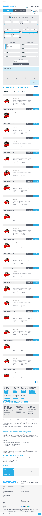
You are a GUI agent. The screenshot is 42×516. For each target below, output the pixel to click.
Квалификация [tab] (7, 471)
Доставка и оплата (10, 2)
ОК (39, 514)
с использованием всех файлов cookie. (12, 514)
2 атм (16, 73)
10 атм (16, 78)
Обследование (19, 409)
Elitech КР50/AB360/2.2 (8, 109)
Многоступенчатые (32, 393)
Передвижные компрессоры (8, 491)
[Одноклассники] (22, 506)
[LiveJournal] (24, 506)
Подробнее (36, 94)
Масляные (14, 390)
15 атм (34, 78)
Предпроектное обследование (26, 488)
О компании (5, 2)
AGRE (7, 45)
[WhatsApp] (27, 506)
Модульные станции (6, 495)
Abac (7, 44)
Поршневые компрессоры (7, 490)
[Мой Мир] (23, 506)
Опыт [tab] (5, 469)
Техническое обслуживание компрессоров (30, 412)
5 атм (34, 73)
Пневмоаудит (18, 410)
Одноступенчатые (32, 390)
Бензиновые (6, 393)
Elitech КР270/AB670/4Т (9, 210)
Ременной (22, 398)
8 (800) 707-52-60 (35, 5)
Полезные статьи (20, 2)
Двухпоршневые (15, 398)
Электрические (6, 390)
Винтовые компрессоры (7, 488)
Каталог (9, 10)
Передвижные (23, 390)
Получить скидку (30, 94)
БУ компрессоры (6, 494)
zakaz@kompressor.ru (26, 503)
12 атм (25, 78)
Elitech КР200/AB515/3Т (9, 167)
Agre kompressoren (9, 46)
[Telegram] (29, 506)
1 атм (7, 73)
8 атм (7, 78)
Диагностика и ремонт (32, 409)
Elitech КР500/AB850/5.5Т (9, 268)
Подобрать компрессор (19, 10)
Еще (34, 82)
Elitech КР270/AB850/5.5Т (9, 282)
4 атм (25, 73)
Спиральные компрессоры (7, 492)
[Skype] (28, 506)
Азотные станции (6, 496)
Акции (4, 502)
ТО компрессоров (24, 494)
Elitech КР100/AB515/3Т (9, 152)
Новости (15, 2)
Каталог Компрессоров (8, 486)
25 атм (16, 82)
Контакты (28, 2)
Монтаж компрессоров (25, 491)
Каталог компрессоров (8, 410)
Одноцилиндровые (7, 398)
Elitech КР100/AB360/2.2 (9, 94)
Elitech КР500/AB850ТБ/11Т (9, 311)
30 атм (25, 82)
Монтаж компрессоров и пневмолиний (20, 413)
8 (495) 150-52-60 (35, 6)
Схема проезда (23, 504)
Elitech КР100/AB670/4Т (9, 224)
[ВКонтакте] (21, 506)
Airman (7, 47)
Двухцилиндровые (7, 400)
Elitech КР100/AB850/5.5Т (9, 297)
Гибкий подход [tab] (7, 474)
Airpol (7, 48)
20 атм (7, 82)
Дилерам (25, 2)
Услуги (22, 486)
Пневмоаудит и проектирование (26, 490)
